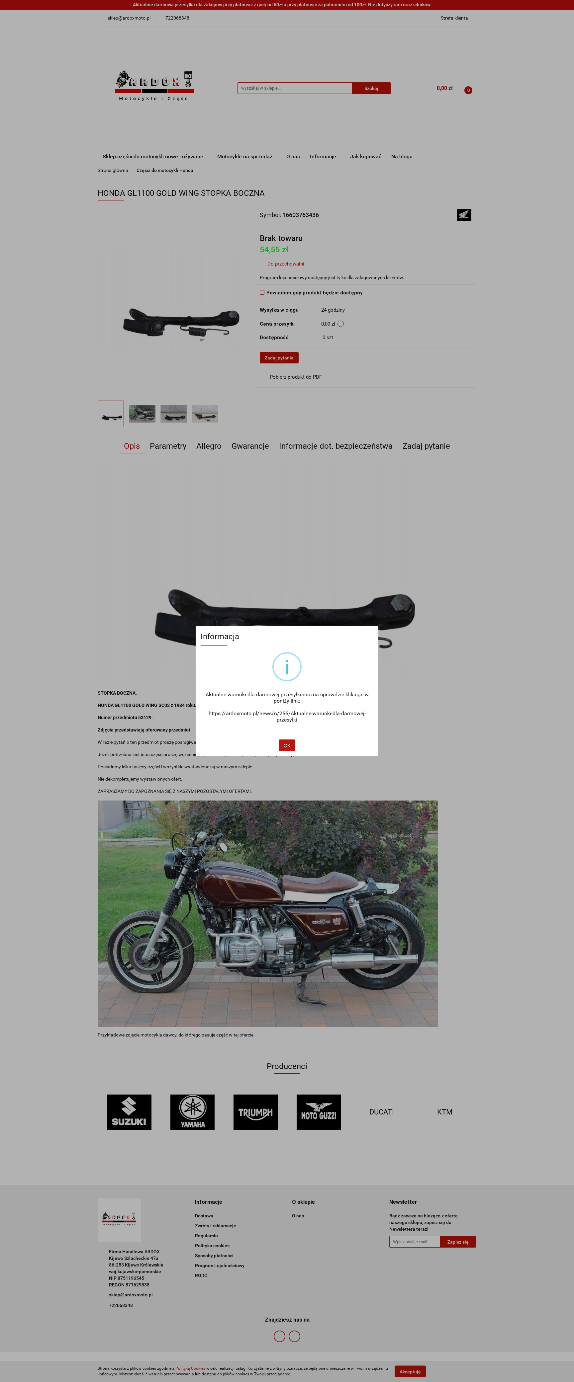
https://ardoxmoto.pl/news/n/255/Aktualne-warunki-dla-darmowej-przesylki (287, 716)
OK (287, 745)
